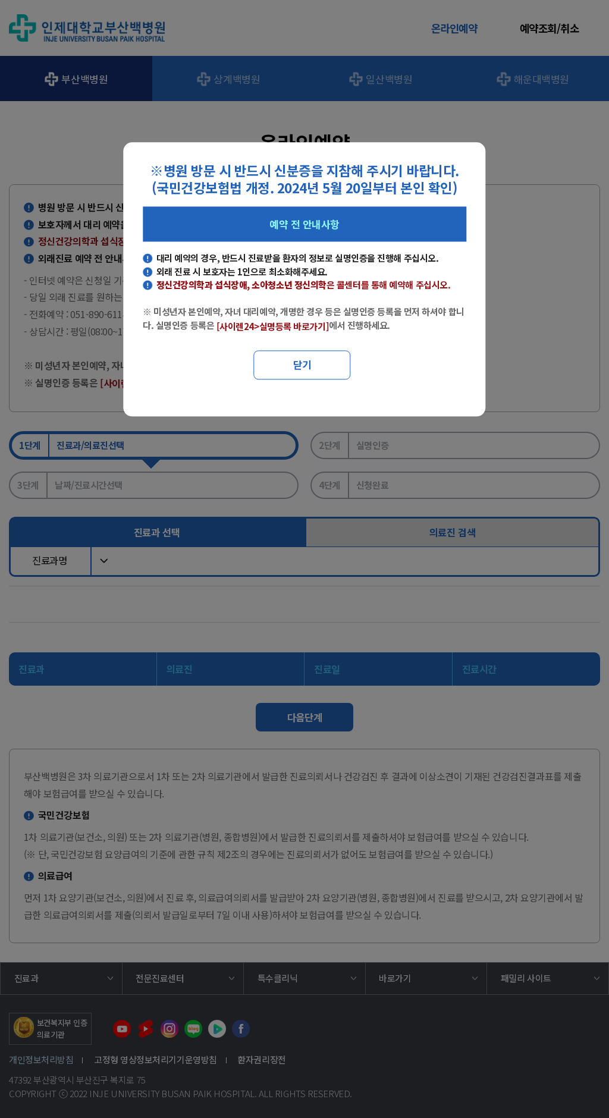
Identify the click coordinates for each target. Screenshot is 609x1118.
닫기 (302, 365)
